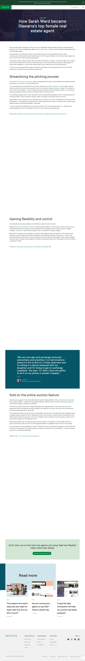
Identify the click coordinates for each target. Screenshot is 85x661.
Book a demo (74, 7)
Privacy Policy (53, 656)
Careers (51, 639)
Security (39, 642)
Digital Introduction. (53, 86)
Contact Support (41, 639)
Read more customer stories (41, 553)
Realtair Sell (27, 644)
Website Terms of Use (63, 656)
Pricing (26, 647)
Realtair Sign (27, 642)
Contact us (52, 644)
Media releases (53, 642)
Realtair (64, 67)
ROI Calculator (40, 644)
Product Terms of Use (74, 656)
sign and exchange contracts (25, 227)
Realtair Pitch (28, 639)
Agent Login (44, 656)
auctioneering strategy (64, 400)
